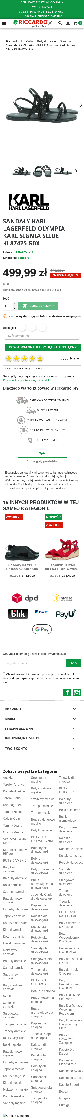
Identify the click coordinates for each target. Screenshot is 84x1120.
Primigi (64, 1105)
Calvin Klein (11, 818)
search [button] (60, 23)
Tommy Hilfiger (13, 811)
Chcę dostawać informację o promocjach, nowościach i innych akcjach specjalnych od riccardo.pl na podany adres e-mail (41, 678)
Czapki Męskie (13, 832)
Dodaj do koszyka (38, 305)
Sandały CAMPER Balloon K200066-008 (22, 567)
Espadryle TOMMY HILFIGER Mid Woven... (62, 567)
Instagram (77, 692)
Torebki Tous (12, 798)
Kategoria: (10, 258)
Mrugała (64, 1098)
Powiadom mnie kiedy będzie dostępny (43, 347)
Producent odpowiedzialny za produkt (27, 380)
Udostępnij (22, 327)
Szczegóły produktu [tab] (42, 461)
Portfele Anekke (14, 791)
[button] (7, 171)
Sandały (23, 257)
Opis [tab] (42, 453)
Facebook (67, 692)
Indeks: (8, 252)
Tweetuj (32, 327)
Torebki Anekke (13, 784)
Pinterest (42, 327)
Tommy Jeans (12, 825)
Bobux (63, 1091)
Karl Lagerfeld (12, 805)
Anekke (8, 777)
